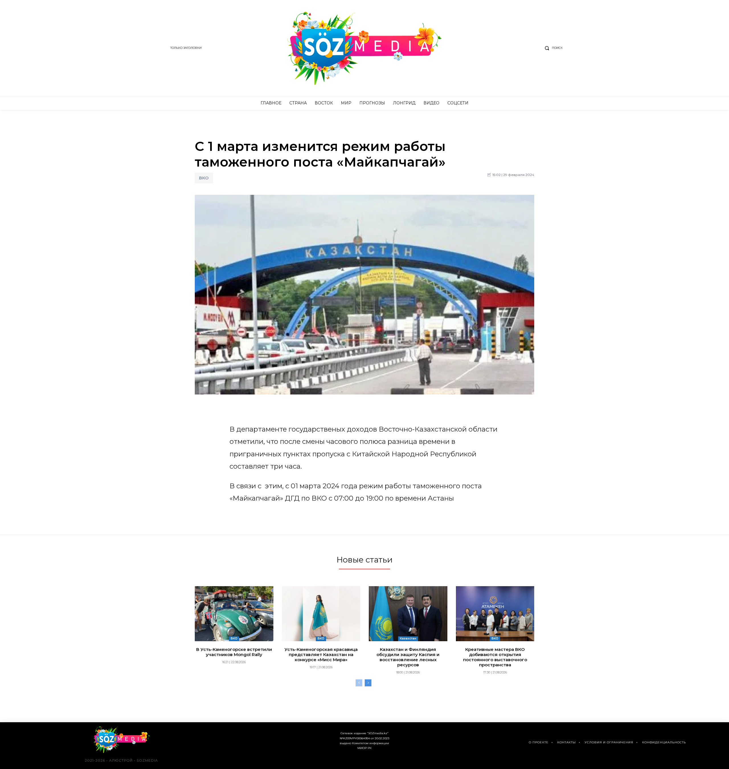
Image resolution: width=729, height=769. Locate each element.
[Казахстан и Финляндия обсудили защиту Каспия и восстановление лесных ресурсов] (408, 613)
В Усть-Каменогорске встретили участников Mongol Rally (234, 652)
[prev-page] (359, 683)
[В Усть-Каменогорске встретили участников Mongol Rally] (234, 613)
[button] (552, 48)
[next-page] (368, 683)
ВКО (204, 178)
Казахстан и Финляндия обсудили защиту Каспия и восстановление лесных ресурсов (407, 657)
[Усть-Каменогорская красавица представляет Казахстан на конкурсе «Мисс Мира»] (321, 613)
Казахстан (408, 638)
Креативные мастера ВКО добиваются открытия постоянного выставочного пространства (495, 657)
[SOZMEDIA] (364, 48)
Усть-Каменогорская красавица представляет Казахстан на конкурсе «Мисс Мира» (321, 654)
